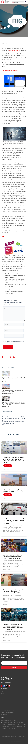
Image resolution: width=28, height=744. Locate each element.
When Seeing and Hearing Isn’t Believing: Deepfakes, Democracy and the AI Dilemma (13, 591)
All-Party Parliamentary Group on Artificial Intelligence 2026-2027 (12, 391)
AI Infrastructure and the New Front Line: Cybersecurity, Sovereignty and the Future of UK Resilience (13, 627)
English (16, 2)
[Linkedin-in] (4, 686)
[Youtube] (9, 686)
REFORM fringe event (14, 50)
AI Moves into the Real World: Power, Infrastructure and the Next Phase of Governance (12, 556)
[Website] (14, 336)
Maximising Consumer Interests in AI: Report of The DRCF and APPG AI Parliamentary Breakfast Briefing (13, 379)
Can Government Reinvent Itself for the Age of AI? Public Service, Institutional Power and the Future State (13, 403)
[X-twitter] (7, 686)
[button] (26, 2)
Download (7, 465)
